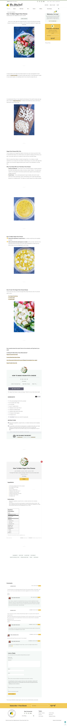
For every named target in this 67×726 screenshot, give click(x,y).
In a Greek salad (11, 297)
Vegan (31, 557)
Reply (39, 585)
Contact (53, 1)
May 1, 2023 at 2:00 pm (34, 597)
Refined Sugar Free (24, 557)
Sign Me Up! (53, 38)
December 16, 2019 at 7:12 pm (33, 624)
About (51, 1)
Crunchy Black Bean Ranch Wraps (13, 357)
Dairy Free (21, 555)
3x (39, 396)
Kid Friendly (33, 555)
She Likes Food (15, 5)
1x (36, 396)
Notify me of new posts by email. (13, 691)
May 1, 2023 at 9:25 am (35, 585)
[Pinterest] (39, 1)
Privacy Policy (47, 42)
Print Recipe (16, 388)
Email (9, 673)
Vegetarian (36, 557)
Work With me (58, 1)
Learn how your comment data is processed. (29, 699)
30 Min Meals (51, 712)
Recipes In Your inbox (12, 1)
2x (37, 396)
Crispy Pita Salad (13, 75)
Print (24, 479)
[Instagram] (41, 1)
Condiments (15, 555)
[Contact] (43, 1)
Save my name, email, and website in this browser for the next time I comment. (20, 678)
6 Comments (24, 15)
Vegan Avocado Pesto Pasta (12, 354)
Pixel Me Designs (58, 720)
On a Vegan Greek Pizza (13, 296)
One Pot (40, 714)
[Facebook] (37, 1)
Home (48, 1)
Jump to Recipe (24, 18)
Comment (10, 660)
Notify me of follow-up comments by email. (15, 687)
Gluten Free (27, 555)
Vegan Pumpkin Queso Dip (12, 362)
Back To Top (26, 720)
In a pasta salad (11, 299)
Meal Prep (51, 714)
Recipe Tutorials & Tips (14, 557)
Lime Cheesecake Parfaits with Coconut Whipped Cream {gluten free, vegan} (22, 360)
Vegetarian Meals (52, 716)
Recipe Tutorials (42, 712)
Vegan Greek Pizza (17, 100)
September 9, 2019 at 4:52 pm (34, 634)
